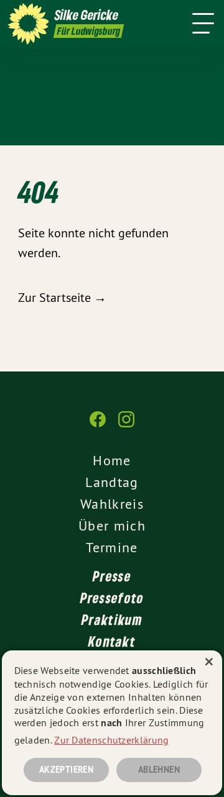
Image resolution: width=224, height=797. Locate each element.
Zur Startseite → (62, 297)
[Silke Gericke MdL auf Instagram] (126, 426)
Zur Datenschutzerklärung (111, 740)
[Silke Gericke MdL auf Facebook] (97, 426)
